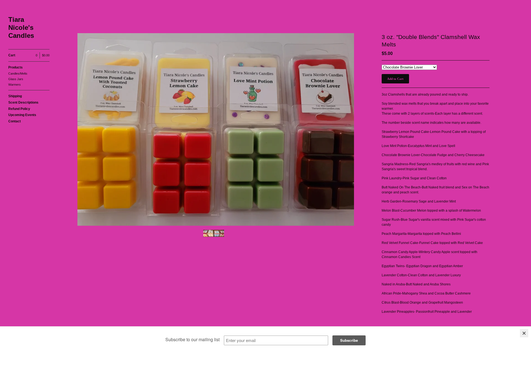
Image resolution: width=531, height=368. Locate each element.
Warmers (14, 84)
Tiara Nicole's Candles (21, 27)
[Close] (524, 333)
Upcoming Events (22, 115)
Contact (14, 121)
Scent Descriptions (23, 102)
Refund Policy (19, 109)
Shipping (15, 96)
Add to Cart (395, 78)
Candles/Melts (17, 73)
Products (15, 67)
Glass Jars (15, 79)
